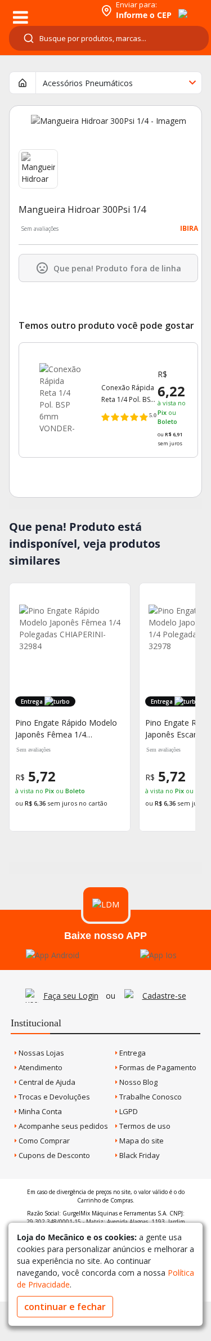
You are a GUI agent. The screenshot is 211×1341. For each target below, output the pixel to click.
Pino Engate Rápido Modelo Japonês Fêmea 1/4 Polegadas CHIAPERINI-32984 (66, 728)
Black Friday (139, 1155)
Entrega (132, 1053)
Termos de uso (144, 1126)
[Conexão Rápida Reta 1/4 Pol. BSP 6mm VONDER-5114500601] (60, 392)
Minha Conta (39, 1111)
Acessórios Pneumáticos (88, 83)
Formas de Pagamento (157, 1067)
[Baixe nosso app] (52, 955)
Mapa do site (141, 1141)
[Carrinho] (173, 7)
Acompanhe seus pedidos (62, 1126)
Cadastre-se (164, 995)
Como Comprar (43, 1141)
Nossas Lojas (40, 1053)
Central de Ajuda (46, 1082)
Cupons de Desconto (53, 1155)
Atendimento (39, 1067)
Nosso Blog (138, 1082)
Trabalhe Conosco (150, 1097)
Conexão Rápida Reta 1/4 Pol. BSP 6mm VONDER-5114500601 (127, 394)
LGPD (128, 1111)
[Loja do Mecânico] (49, 10)
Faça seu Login (70, 995)
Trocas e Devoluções (53, 1097)
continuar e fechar (65, 1306)
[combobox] (109, 38)
